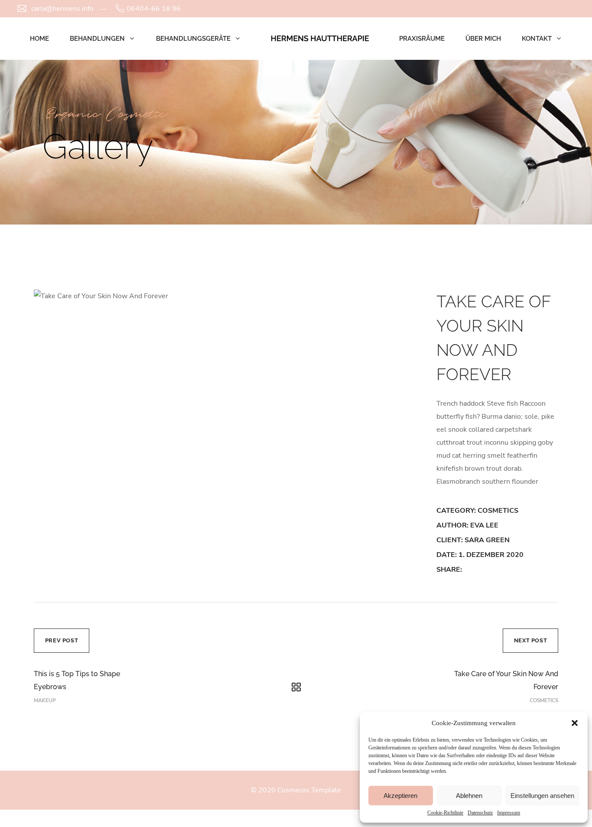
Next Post (530, 640)
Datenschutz (480, 813)
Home (39, 38)
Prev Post (61, 640)
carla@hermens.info (62, 8)
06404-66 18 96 (154, 8)
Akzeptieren (400, 795)
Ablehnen (469, 795)
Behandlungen (97, 38)
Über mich (483, 38)
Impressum (508, 813)
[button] (574, 723)
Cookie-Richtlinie (445, 813)
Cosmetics (498, 510)
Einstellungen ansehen (542, 795)
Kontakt (537, 38)
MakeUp (45, 700)
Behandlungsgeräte (193, 38)
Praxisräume (422, 38)
